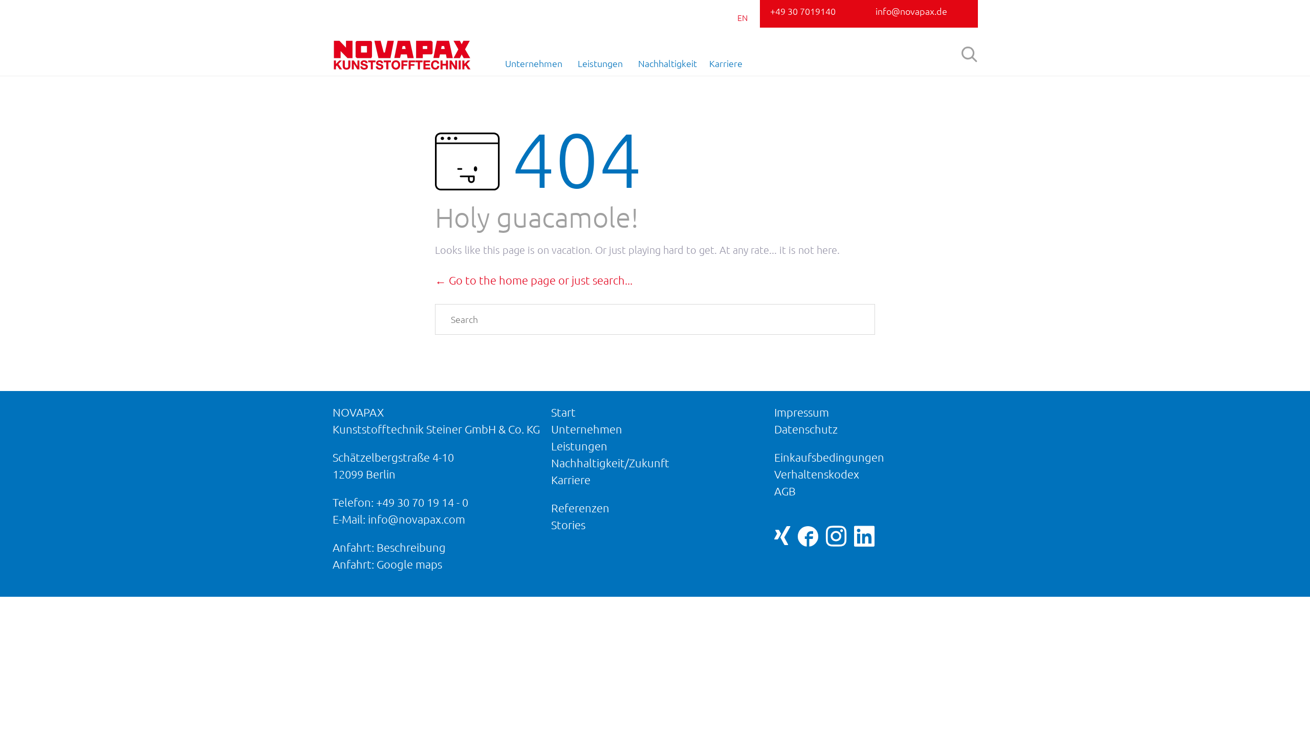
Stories (568, 524)
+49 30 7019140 (803, 11)
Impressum (801, 412)
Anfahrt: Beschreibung (389, 547)
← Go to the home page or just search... (533, 280)
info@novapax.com (416, 519)
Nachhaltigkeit (667, 63)
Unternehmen (533, 63)
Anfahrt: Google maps (387, 564)
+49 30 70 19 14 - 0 (422, 502)
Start (563, 412)
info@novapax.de (911, 11)
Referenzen (580, 508)
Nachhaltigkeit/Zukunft (610, 463)
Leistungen (600, 63)
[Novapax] (402, 55)
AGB (785, 491)
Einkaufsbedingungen (829, 457)
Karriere (726, 63)
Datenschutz (806, 429)
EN (742, 18)
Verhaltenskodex (816, 474)
